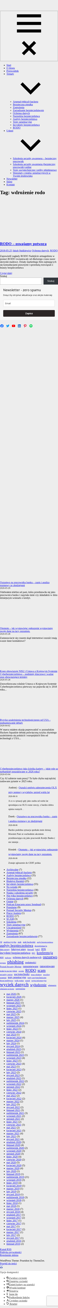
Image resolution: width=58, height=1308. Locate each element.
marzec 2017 (12, 1232)
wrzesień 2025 (13, 1005)
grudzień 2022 (13, 1078)
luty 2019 (11, 1191)
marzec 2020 (12, 1168)
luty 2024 (11, 1043)
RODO (16, 127)
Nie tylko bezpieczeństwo (19, 895)
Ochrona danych (21, 113)
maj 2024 (11, 1034)
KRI (2, 957)
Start (8, 65)
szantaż (3, 977)
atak (19, 942)
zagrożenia (20, 988)
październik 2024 (15, 1023)
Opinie (9, 901)
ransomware (47, 966)
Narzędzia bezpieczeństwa (26, 116)
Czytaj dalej (6, 273)
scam (42, 970)
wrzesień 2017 (13, 1217)
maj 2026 (11, 994)
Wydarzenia (12, 930)
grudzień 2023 (13, 1049)
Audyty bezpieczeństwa (25, 119)
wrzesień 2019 (13, 1180)
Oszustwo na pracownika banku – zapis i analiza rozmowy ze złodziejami (24, 584)
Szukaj (3, 276)
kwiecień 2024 (13, 1037)
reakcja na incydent (8, 971)
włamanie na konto (7, 989)
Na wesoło (11, 887)
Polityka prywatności (10, 1252)
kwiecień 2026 (13, 997)
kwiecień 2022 (13, 1098)
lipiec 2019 (12, 1182)
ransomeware (30, 966)
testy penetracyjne (17, 977)
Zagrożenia (18, 107)
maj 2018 (11, 1206)
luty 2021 (11, 1136)
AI (1, 942)
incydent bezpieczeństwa (15, 953)
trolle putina (19, 980)
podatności (30, 962)
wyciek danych (14, 984)
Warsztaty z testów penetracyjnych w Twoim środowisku (32, 174)
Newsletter (11, 178)
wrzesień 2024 (13, 1026)
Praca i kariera (13, 913)
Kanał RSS (5, 1249)
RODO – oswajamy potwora (23, 244)
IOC (33, 953)
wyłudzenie (38, 985)
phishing (15, 961)
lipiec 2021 (12, 1121)
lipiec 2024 (12, 1028)
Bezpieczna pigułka (23, 104)
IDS (43, 949)
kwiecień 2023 (13, 1069)
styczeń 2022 (13, 1107)
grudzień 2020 (13, 1142)
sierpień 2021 (13, 1119)
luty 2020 (11, 1171)
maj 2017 (11, 1226)
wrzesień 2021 (13, 1116)
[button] (1, 1266)
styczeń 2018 (13, 1212)
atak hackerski (29, 942)
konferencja (45, 953)
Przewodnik (12, 71)
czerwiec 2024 (13, 1031)
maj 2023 (11, 1066)
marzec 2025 (12, 1017)
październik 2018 (15, 1197)
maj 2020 (11, 1162)
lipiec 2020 (12, 1156)
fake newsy (5, 949)
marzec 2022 (12, 1101)
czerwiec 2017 (13, 1223)
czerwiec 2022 (13, 1092)
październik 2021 (15, 1113)
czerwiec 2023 (13, 1063)
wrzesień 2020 (13, 1151)
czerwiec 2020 (13, 1159)
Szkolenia (11, 921)
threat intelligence (6, 980)
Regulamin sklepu (9, 1255)
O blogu (10, 68)
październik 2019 (15, 1177)
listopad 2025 (13, 1002)
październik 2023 (15, 1055)
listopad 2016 (13, 1243)
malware (8, 958)
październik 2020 (15, 1148)
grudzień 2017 (13, 1214)
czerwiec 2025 (13, 1011)
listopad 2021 (13, 1110)
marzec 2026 (12, 999)
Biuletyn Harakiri (15, 881)
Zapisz (29, 313)
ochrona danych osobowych (27, 957)
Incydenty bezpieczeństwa (26, 124)
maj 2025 (11, 1014)
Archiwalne (12, 869)
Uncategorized (13, 927)
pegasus (3, 963)
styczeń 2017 (13, 1238)
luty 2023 (11, 1072)
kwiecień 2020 (13, 1165)
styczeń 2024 (13, 1046)
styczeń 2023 (13, 1075)
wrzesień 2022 (13, 1084)
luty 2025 (11, 1020)
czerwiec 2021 (13, 1124)
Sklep (9, 181)
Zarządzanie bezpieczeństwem (28, 110)
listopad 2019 (13, 1174)
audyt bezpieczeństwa (45, 942)
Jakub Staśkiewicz (22, 250)
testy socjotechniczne (37, 977)
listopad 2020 (13, 1145)
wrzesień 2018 (13, 1200)
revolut (21, 971)
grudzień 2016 (13, 1241)
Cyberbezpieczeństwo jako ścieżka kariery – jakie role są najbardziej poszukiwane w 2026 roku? (29, 770)
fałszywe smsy (18, 949)
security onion (6, 974)
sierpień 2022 (13, 1087)
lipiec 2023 (12, 1060)
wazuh (27, 980)
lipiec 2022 (12, 1089)
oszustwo (50, 957)
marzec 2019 (12, 1188)
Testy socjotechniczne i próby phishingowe (35, 170)
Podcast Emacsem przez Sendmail (23, 904)
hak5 (37, 949)
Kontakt (10, 184)
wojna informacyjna (38, 980)
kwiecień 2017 (13, 1229)
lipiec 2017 (12, 1220)
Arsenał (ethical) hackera (25, 101)
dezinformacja (41, 946)
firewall (30, 949)
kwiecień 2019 (13, 1185)
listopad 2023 (13, 1052)
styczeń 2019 (13, 1194)
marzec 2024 (12, 1040)
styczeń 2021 (13, 1139)
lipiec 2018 (12, 1203)
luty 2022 (11, 1104)
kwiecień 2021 (13, 1130)
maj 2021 (11, 1127)
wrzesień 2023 (13, 1058)
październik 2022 (15, 1081)
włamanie (52, 985)
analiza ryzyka (10, 942)
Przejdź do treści (8, 1263)
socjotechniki (21, 974)
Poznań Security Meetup (18, 910)
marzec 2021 (12, 1133)
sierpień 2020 (13, 1153)
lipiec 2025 (12, 1008)
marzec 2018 (12, 1209)
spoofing (46, 975)
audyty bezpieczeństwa (16, 945)
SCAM (10, 919)
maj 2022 (11, 1095)
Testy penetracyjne (22, 122)
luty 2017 (11, 1235)
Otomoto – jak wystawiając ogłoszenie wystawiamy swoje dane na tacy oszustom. (26, 630)
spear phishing (36, 975)
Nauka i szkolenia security (19, 892)
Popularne (11, 907)
